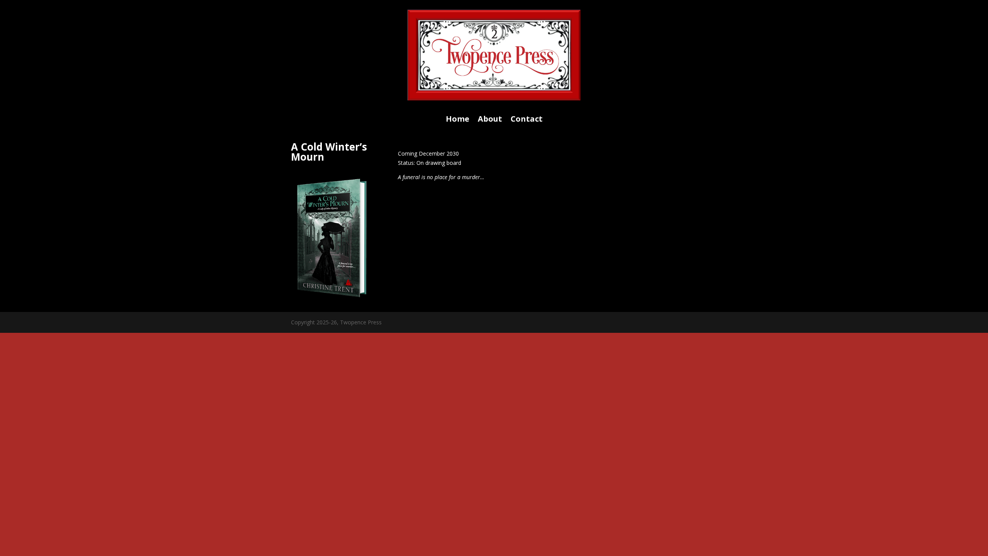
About (490, 120)
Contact (527, 120)
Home (457, 120)
